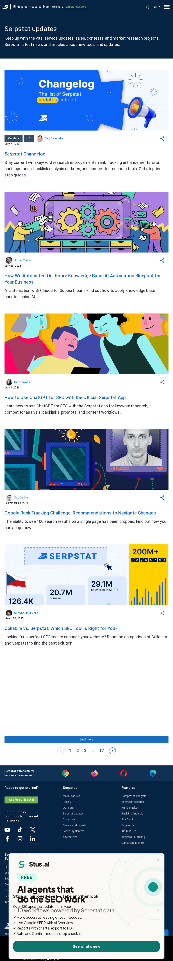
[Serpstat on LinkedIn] (36, 840)
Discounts (69, 819)
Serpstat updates (75, 6)
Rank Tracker (129, 807)
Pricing (67, 801)
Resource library (39, 6)
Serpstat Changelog (25, 154)
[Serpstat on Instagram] (23, 840)
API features (128, 831)
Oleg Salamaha (53, 138)
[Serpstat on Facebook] (11, 840)
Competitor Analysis (133, 796)
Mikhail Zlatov (22, 260)
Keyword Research (132, 801)
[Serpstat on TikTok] (23, 831)
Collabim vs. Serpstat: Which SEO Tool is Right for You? (61, 628)
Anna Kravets (22, 382)
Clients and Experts (74, 825)
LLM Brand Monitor (133, 842)
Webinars (57, 6)
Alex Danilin (21, 497)
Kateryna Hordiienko (26, 613)
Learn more (25, 775)
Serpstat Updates (73, 813)
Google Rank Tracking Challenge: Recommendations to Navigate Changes (80, 513)
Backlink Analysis (132, 813)
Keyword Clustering (133, 837)
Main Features (71, 796)
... (92, 750)
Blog (17, 6)
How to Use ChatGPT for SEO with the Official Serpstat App (65, 397)
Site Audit (127, 819)
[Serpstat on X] (36, 831)
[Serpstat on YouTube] (11, 831)
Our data (68, 807)
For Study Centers (73, 831)
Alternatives (70, 837)
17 (101, 750)
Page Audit (128, 825)
